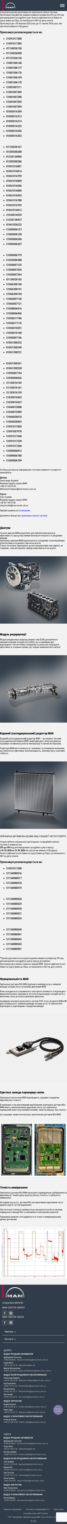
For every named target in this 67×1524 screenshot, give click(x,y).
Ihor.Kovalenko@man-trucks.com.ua (32, 1386)
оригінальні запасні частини (34, 515)
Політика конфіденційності (37, 1509)
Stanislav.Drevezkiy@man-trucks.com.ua (32, 1360)
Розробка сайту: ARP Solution (36, 1513)
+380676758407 (10, 1500)
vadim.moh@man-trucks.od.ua (30, 1470)
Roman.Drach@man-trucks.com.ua (32, 1412)
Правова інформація (12, 1509)
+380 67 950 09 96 (11, 1422)
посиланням (24, 510)
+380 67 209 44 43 (11, 1365)
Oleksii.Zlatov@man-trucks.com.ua (32, 1422)
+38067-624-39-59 (10, 1371)
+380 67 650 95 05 (11, 1380)
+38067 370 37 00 (10, 1386)
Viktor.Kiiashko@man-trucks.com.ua (32, 1391)
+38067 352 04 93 (10, 1397)
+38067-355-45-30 (10, 1454)
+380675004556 (10, 1490)
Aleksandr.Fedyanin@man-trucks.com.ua (34, 1380)
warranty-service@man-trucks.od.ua (31, 1500)
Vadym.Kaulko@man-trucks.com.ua (32, 1407)
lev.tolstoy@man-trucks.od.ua (30, 1475)
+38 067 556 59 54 (11, 1470)
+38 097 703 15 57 (11, 1475)
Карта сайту (58, 1509)
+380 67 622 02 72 (11, 1412)
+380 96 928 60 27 (11, 1407)
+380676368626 (10, 1360)
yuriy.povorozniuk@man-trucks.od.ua (31, 1490)
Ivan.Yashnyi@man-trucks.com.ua (31, 1397)
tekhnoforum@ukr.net (27, 1365)
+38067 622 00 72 (10, 1391)
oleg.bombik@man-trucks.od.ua (30, 1464)
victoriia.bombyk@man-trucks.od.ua (32, 1454)
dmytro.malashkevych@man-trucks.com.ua (34, 1371)
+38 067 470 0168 (10, 1464)
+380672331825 (10, 1481)
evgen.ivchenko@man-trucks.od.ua (30, 1481)
